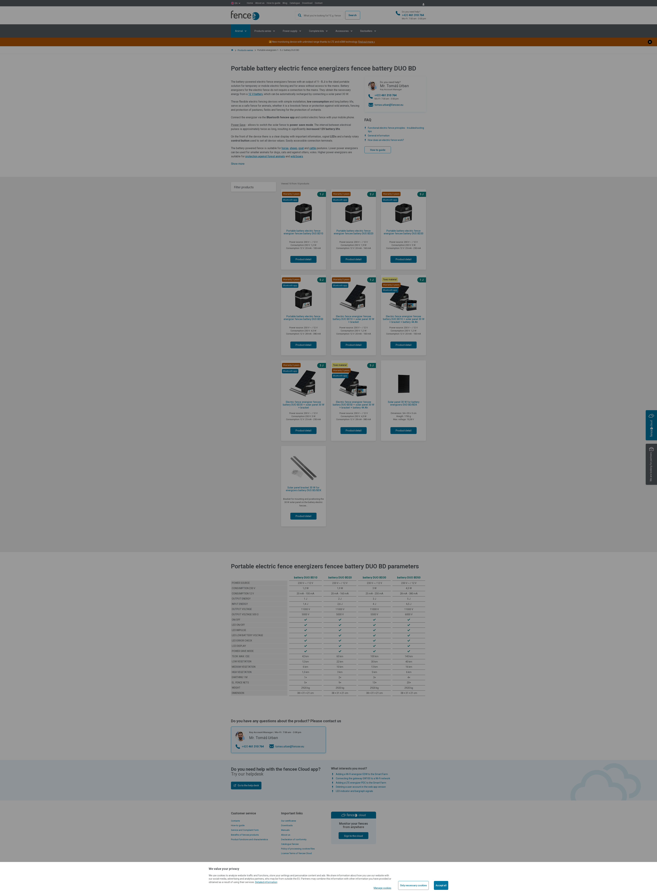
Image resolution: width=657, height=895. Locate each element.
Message (291, 64)
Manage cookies (382, 888)
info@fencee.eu (329, 25)
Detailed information (266, 882)
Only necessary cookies (413, 885)
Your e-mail (290, 48)
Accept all (441, 885)
